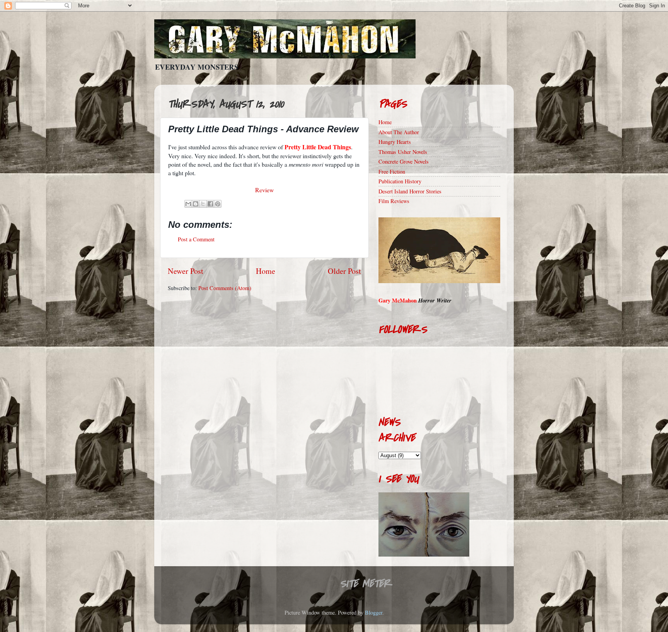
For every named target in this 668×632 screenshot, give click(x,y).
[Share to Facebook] (210, 204)
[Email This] (188, 204)
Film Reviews (393, 201)
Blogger (373, 612)
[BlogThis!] (195, 204)
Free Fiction (391, 171)
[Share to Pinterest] (218, 204)
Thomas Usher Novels (402, 151)
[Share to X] (203, 204)
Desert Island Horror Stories (409, 191)
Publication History (399, 181)
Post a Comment (196, 239)
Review (264, 190)
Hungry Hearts (394, 141)
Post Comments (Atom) (224, 288)
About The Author (398, 132)
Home (265, 271)
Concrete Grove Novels (403, 161)
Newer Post (185, 271)
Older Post (344, 271)
